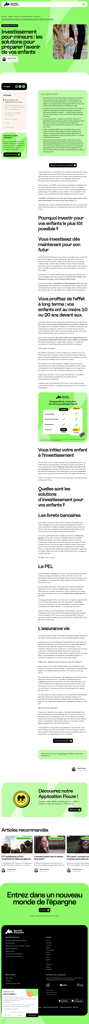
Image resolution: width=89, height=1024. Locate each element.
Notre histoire (10, 943)
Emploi (48, 955)
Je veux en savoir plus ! (61, 741)
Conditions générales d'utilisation (50, 1007)
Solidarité (49, 964)
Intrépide (48, 945)
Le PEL (7, 123)
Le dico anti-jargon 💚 (13, 983)
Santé (48, 952)
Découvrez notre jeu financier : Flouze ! (18, 946)
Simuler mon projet (11, 154)
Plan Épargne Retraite (51, 992)
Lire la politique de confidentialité (11, 1009)
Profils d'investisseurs (51, 994)
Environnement (50, 950)
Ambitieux (49, 943)
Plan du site (75, 1007)
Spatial (48, 947)
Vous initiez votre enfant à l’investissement (13, 114)
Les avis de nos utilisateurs (14, 954)
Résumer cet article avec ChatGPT (61, 165)
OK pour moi (32, 1015)
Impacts (48, 967)
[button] (4, 1021)
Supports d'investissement (66, 1007)
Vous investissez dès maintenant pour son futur (13, 101)
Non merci (8, 1015)
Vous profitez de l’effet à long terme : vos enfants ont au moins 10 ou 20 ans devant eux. (15, 107)
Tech (47, 957)
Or (47, 962)
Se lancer (43, 910)
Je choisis (20, 1015)
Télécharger (74, 810)
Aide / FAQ (9, 978)
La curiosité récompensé (14, 956)
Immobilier (49, 969)
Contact (8, 981)
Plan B (48, 940)
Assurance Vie (49, 990)
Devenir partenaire (12, 948)
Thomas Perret (62, 754)
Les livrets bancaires (11, 119)
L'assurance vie (9, 127)
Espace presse (10, 951)
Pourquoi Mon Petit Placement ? (16, 940)
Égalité (48, 959)
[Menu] (83, 4)
